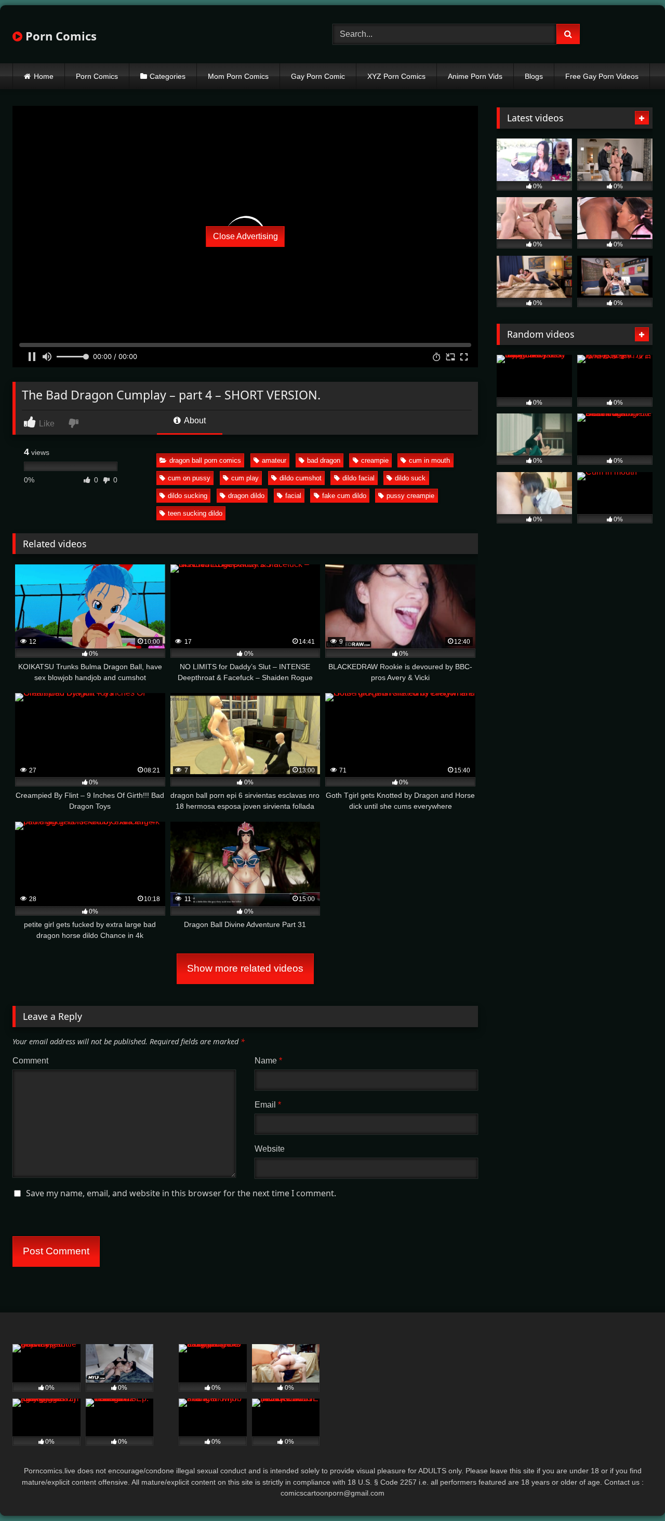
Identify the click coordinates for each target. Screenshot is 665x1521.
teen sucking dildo (195, 513)
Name (268, 1060)
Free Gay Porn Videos (602, 76)
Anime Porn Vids (475, 76)
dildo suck (410, 478)
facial (293, 496)
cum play (245, 478)
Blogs (534, 76)
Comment (30, 1060)
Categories (167, 76)
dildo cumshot (301, 478)
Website (270, 1148)
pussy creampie (410, 496)
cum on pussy (189, 478)
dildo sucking (187, 496)
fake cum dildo (344, 496)
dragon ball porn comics (205, 460)
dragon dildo (246, 496)
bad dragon (323, 460)
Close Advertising (245, 236)
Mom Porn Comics (238, 76)
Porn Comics (59, 36)
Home (44, 76)
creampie (375, 460)
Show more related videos (245, 968)
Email (268, 1104)
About (194, 420)
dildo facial (358, 478)
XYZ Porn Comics (396, 76)
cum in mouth (429, 460)
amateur (274, 460)
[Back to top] (632, 1490)
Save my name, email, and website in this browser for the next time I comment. (181, 1193)
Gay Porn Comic (318, 76)
